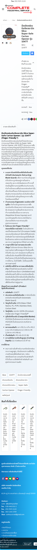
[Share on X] (31, 119)
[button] (34, 9)
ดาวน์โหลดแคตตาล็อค (9, 533)
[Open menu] (3, 9)
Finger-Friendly (24, 390)
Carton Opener (8, 390)
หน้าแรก (5, 20)
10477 (12, 375)
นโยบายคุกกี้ (4, 546)
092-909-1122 (20, 1)
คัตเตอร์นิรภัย (7, 380)
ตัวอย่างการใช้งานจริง (9, 535)
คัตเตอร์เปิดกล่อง (8, 385)
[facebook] (3, 478)
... (9, 20)
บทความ (5, 530)
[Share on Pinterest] (34, 119)
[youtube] (6, 478)
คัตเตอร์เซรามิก (22, 380)
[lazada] (17, 478)
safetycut (6, 395)
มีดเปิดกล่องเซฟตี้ (24, 375)
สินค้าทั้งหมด (6, 527)
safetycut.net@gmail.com (15, 514)
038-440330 (10, 506)
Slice (13, 20)
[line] (10, 478)
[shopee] (13, 478)
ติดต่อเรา (25, 53)
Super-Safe (23, 385)
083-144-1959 (11, 512)
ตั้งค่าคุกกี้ (27, 544)
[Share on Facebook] (29, 119)
